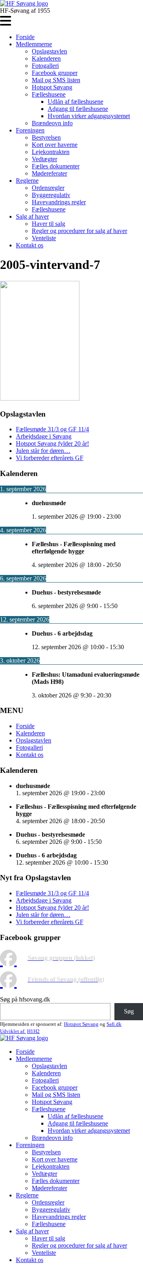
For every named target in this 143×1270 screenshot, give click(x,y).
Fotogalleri (45, 65)
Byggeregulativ (51, 195)
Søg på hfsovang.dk (25, 999)
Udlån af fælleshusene (75, 101)
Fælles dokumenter (55, 166)
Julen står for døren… (43, 450)
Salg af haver (32, 216)
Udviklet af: (13, 1031)
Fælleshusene (49, 94)
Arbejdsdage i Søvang (44, 436)
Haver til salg (48, 223)
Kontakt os (29, 245)
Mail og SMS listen (56, 80)
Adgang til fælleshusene (78, 108)
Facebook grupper (54, 72)
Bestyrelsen (46, 137)
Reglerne (27, 180)
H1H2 (33, 1031)
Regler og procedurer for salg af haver (79, 230)
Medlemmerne (34, 44)
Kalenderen (46, 58)
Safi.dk (114, 1024)
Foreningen (30, 130)
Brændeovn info (52, 123)
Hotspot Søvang (52, 87)
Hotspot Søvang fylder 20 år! (52, 443)
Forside (25, 37)
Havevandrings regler (59, 202)
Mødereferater (49, 173)
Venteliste (44, 238)
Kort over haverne (54, 144)
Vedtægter (44, 159)
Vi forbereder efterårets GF (49, 457)
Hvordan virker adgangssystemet (89, 116)
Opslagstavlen (49, 51)
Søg (129, 1011)
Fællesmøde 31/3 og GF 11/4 (52, 429)
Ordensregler (48, 187)
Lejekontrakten (51, 151)
